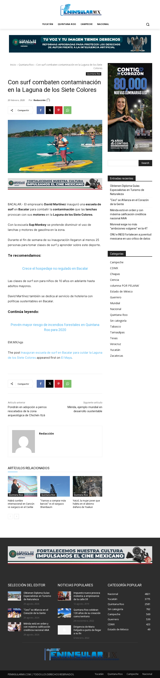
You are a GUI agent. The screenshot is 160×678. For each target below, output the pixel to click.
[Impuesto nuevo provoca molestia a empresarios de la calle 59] (64, 596)
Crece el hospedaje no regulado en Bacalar (55, 268)
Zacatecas (116, 355)
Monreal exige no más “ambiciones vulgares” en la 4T (129, 226)
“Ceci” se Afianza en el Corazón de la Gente (129, 202)
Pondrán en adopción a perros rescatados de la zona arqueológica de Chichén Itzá (27, 411)
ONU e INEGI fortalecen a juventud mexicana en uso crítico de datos (130, 236)
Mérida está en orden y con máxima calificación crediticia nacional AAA (128, 214)
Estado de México (121, 291)
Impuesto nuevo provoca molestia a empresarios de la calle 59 (87, 596)
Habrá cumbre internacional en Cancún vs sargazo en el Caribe (21, 504)
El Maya (66, 357)
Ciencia (114, 280)
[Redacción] (48, 100)
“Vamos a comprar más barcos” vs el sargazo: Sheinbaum (53, 504)
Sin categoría (118, 320)
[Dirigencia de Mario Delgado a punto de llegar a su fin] (64, 630)
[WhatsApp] (67, 110)
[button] (147, 24)
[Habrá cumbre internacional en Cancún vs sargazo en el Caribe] (22, 486)
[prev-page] (10, 516)
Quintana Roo (26, 64)
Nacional (115, 309)
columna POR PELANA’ (124, 285)
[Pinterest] (58, 110)
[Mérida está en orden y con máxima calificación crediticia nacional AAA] (14, 626)
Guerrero (115, 297)
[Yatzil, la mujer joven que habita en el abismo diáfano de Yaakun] (87, 486)
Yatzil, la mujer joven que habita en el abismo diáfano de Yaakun (86, 504)
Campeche (117, 262)
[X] (49, 110)
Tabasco (115, 326)
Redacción (40, 100)
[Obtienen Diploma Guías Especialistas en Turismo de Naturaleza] (14, 596)
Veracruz (115, 344)
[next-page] (16, 516)
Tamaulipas (117, 332)
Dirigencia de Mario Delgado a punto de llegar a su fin (87, 630)
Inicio (13, 64)
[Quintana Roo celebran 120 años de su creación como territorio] (64, 613)
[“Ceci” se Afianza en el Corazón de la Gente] (14, 613)
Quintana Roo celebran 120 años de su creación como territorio (87, 613)
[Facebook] (40, 110)
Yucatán (115, 350)
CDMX (114, 268)
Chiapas (115, 274)
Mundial (115, 303)
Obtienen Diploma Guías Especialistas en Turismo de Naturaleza (127, 190)
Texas (114, 338)
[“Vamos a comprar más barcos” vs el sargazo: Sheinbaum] (55, 486)
